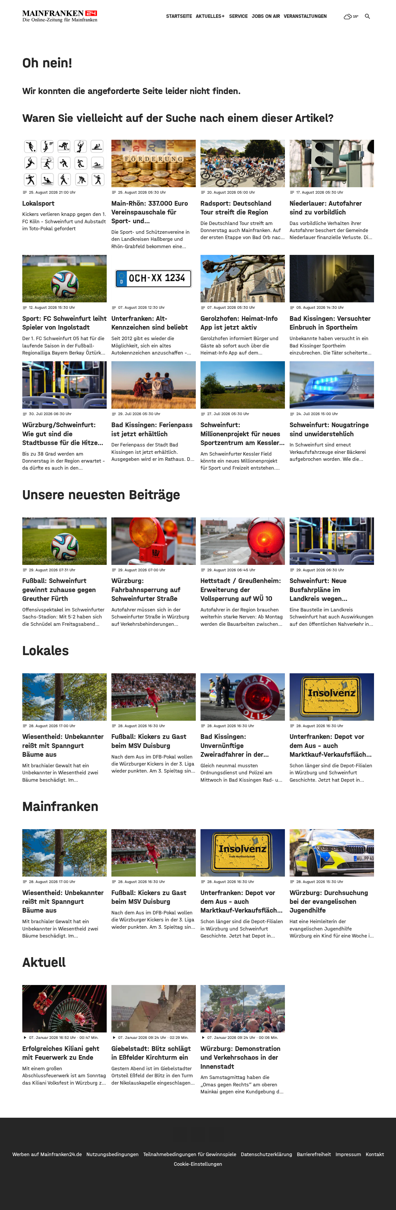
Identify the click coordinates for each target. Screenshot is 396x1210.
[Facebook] (180, 1134)
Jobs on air (266, 16)
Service (238, 16)
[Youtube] (216, 1134)
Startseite (179, 16)
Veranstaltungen (305, 16)
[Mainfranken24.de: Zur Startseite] (59, 16)
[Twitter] (198, 1134)
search (367, 16)
